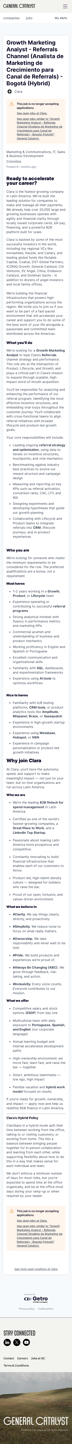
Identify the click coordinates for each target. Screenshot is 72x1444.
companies (11, 18)
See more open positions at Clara (36, 1269)
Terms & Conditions (16, 1365)
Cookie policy (45, 1308)
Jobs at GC (38, 1358)
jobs (29, 18)
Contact (9, 1358)
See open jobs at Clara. (32, 113)
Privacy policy (27, 1308)
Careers (22, 1358)
